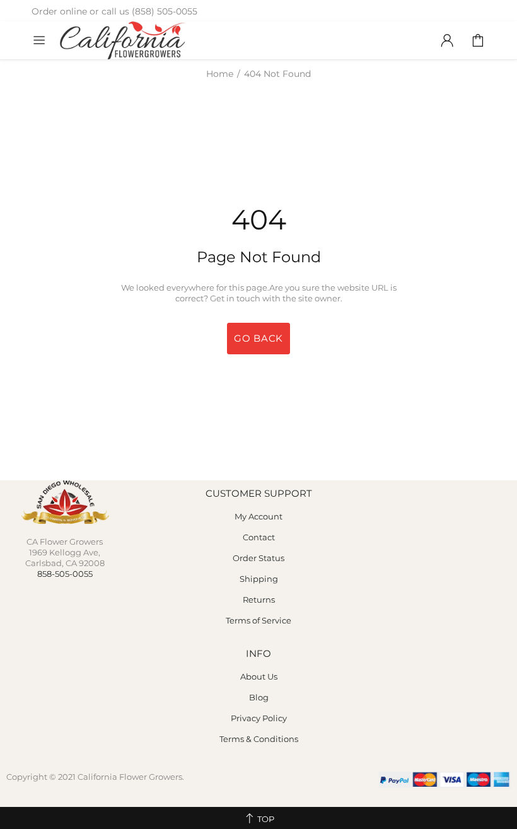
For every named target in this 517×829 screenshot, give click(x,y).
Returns (259, 599)
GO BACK (258, 338)
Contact (259, 537)
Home (219, 73)
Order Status (258, 558)
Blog (259, 697)
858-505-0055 (65, 574)
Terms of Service (258, 620)
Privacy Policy (259, 718)
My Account (258, 516)
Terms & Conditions (258, 739)
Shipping (259, 579)
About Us (258, 676)
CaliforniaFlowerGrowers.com (122, 40)
